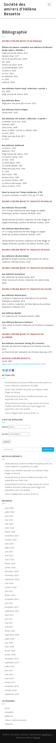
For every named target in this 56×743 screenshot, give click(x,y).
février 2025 (10, 563)
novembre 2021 (12, 607)
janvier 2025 (10, 567)
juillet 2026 (9, 512)
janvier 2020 (10, 654)
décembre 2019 (11, 658)
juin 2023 (9, 591)
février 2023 (10, 595)
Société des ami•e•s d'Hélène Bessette (20, 9)
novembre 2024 (12, 575)
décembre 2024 (11, 571)
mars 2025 (9, 559)
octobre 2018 (11, 690)
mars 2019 (9, 678)
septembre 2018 (12, 694)
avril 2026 (9, 524)
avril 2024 (9, 583)
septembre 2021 (12, 611)
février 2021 (10, 631)
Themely (36, 737)
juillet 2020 (9, 639)
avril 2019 (9, 674)
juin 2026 (9, 516)
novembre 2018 (12, 686)
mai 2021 (9, 623)
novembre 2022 (12, 599)
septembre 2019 (12, 662)
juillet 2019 (9, 666)
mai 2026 (9, 520)
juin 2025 (9, 551)
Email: (5, 434)
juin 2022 (9, 603)
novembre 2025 (12, 535)
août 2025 (9, 543)
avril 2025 (9, 555)
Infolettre (9, 724)
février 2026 (10, 532)
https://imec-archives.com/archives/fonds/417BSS (24, 364)
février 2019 (10, 682)
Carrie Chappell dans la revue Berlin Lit (22, 413)
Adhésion (9, 716)
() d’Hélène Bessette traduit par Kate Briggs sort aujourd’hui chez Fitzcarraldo (27, 406)
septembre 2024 (12, 579)
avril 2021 (9, 627)
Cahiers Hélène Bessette (15, 720)
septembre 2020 (12, 635)
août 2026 (9, 508)
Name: (5, 427)
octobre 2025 (11, 539)
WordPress (47, 734)
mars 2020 (9, 646)
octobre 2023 (11, 587)
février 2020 (10, 650)
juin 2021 (9, 619)
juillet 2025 (9, 547)
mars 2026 (9, 528)
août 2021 (9, 615)
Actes (7, 708)
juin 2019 (9, 670)
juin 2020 (9, 642)
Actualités (9, 712)
